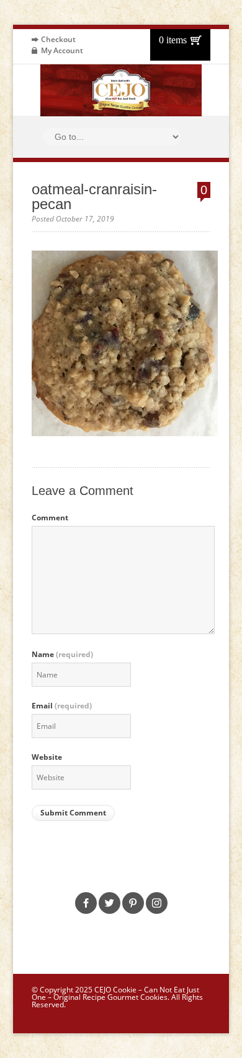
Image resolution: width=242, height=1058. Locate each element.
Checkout (58, 39)
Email (62, 706)
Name (62, 654)
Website (47, 757)
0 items (173, 40)
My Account (62, 50)
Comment (50, 518)
